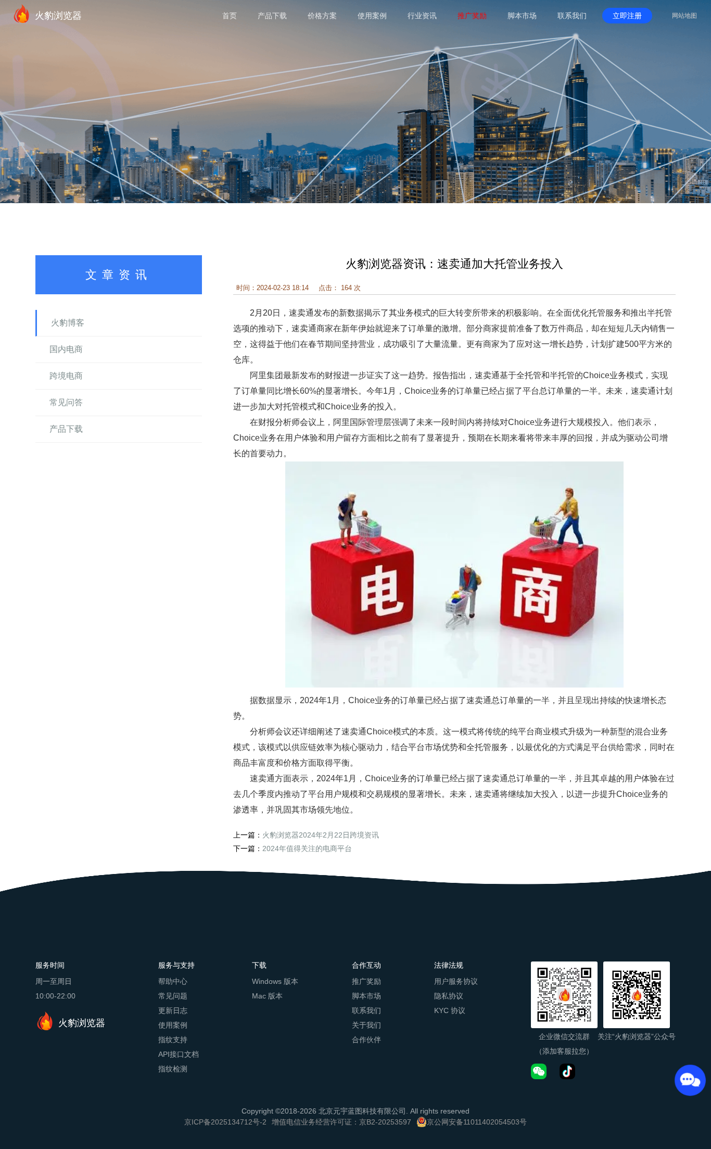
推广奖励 (472, 15)
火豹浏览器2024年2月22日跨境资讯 (320, 835)
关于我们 (366, 1025)
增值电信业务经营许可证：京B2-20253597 (341, 1122)
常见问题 (172, 996)
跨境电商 (66, 375)
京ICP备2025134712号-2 (225, 1122)
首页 (229, 15)
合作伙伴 (366, 1039)
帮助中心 (172, 981)
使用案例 (372, 15)
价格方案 (322, 15)
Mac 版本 (267, 996)
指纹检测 (172, 1069)
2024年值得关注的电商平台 (307, 848)
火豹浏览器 (58, 15)
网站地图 (684, 15)
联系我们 (572, 15)
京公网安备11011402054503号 (477, 1122)
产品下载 (272, 15)
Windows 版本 (275, 981)
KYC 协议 (449, 1010)
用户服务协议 (456, 981)
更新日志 (172, 1010)
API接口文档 (178, 1054)
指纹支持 (172, 1039)
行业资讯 (422, 15)
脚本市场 (522, 15)
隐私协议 (448, 996)
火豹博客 (67, 322)
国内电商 (66, 349)
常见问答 (66, 402)
